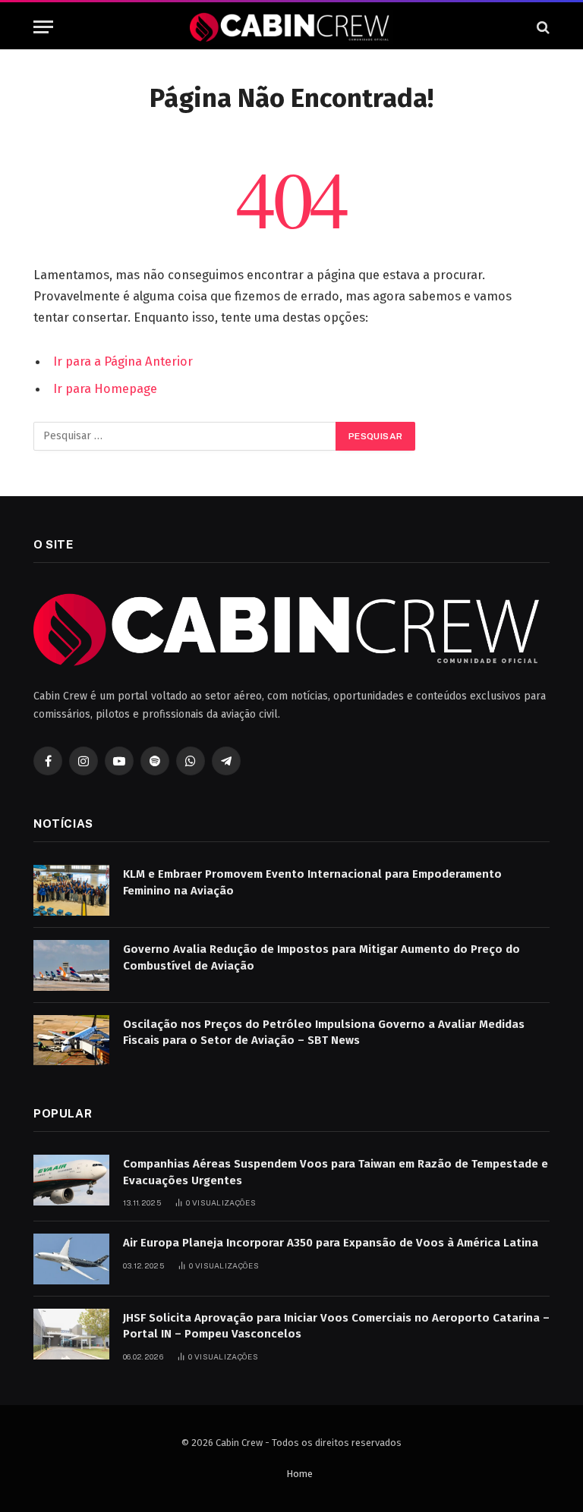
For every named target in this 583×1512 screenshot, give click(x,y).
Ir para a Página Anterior (123, 361)
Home (299, 1473)
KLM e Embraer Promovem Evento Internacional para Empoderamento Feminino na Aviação (312, 882)
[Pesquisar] (542, 27)
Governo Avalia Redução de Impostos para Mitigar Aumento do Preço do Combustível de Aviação (321, 957)
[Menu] (43, 27)
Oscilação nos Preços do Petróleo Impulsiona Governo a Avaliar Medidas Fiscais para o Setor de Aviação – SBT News (324, 1032)
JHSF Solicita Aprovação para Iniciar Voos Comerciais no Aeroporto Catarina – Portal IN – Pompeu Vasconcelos (336, 1326)
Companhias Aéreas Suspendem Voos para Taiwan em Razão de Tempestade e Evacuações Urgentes (335, 1172)
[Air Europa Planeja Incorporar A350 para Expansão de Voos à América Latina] (71, 1259)
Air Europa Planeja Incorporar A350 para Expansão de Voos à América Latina (330, 1243)
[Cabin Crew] (291, 27)
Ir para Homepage (105, 388)
